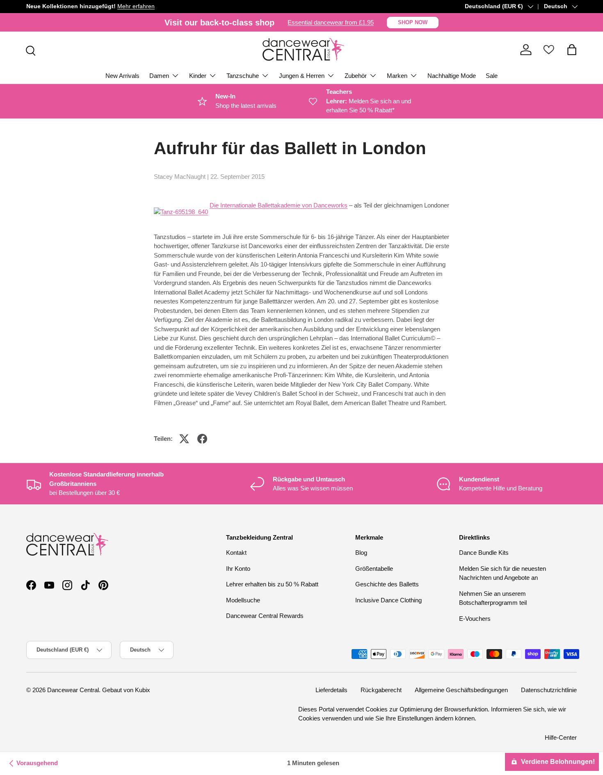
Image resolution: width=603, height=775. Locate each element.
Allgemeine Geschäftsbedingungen (461, 689)
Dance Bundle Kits (484, 552)
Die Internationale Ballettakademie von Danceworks (278, 205)
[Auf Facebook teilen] (202, 439)
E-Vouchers (475, 618)
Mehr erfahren (136, 6)
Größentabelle (374, 568)
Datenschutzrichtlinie (549, 689)
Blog (361, 552)
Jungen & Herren (301, 75)
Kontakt (236, 552)
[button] (572, 50)
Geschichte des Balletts (387, 584)
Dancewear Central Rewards (265, 616)
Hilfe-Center (561, 737)
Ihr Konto (238, 568)
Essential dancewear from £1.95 (331, 22)
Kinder (197, 75)
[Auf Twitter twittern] (184, 439)
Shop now (412, 22)
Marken (397, 75)
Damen (159, 75)
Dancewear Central (73, 689)
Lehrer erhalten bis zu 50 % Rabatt (272, 584)
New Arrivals (122, 75)
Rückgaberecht (381, 689)
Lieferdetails (331, 689)
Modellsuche (243, 600)
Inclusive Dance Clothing (388, 600)
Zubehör (356, 75)
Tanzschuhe (242, 75)
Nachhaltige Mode (451, 75)
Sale (492, 75)
